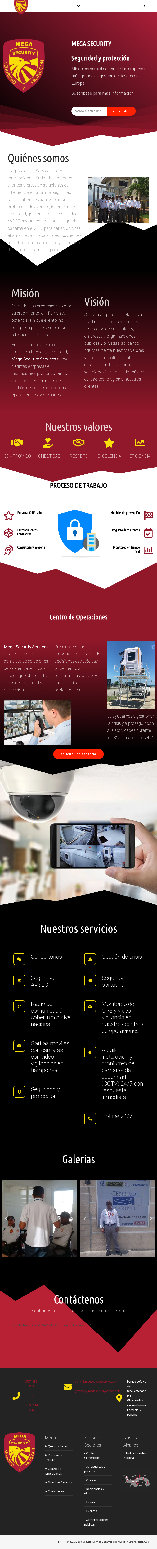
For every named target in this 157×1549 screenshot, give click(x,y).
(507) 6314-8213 (31, 1408)
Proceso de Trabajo (54, 1457)
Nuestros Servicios (59, 1482)
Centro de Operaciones (53, 1470)
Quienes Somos (57, 1445)
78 (31, 1396)
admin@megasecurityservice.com (96, 1381)
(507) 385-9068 (31, 1384)
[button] (6, 1218)
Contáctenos (55, 1491)
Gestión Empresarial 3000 (134, 1541)
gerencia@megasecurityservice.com (98, 1391)
